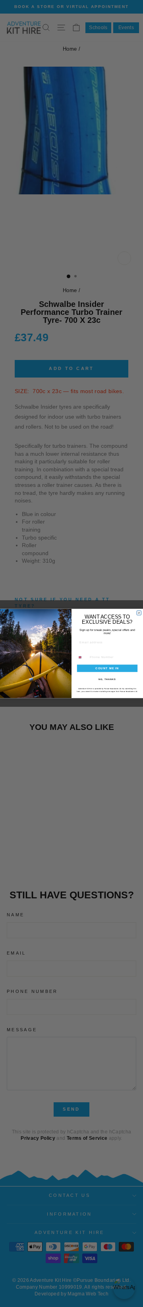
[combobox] (82, 657)
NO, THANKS (107, 679)
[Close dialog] (139, 613)
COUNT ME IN (107, 668)
